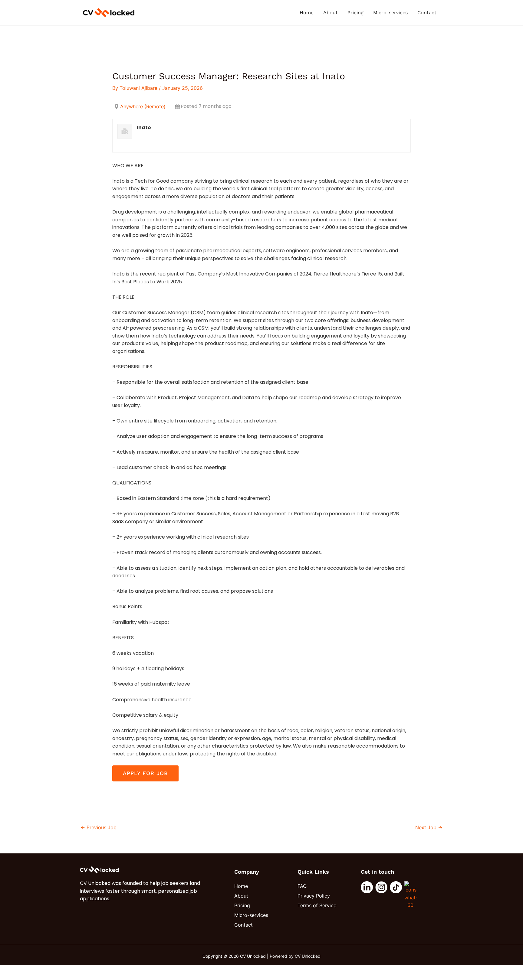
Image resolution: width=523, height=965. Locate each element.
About (330, 12)
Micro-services (390, 12)
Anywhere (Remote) (143, 106)
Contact (426, 12)
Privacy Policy (314, 896)
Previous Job (99, 827)
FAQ (302, 886)
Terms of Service (317, 905)
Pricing (355, 12)
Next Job (428, 827)
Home (307, 12)
